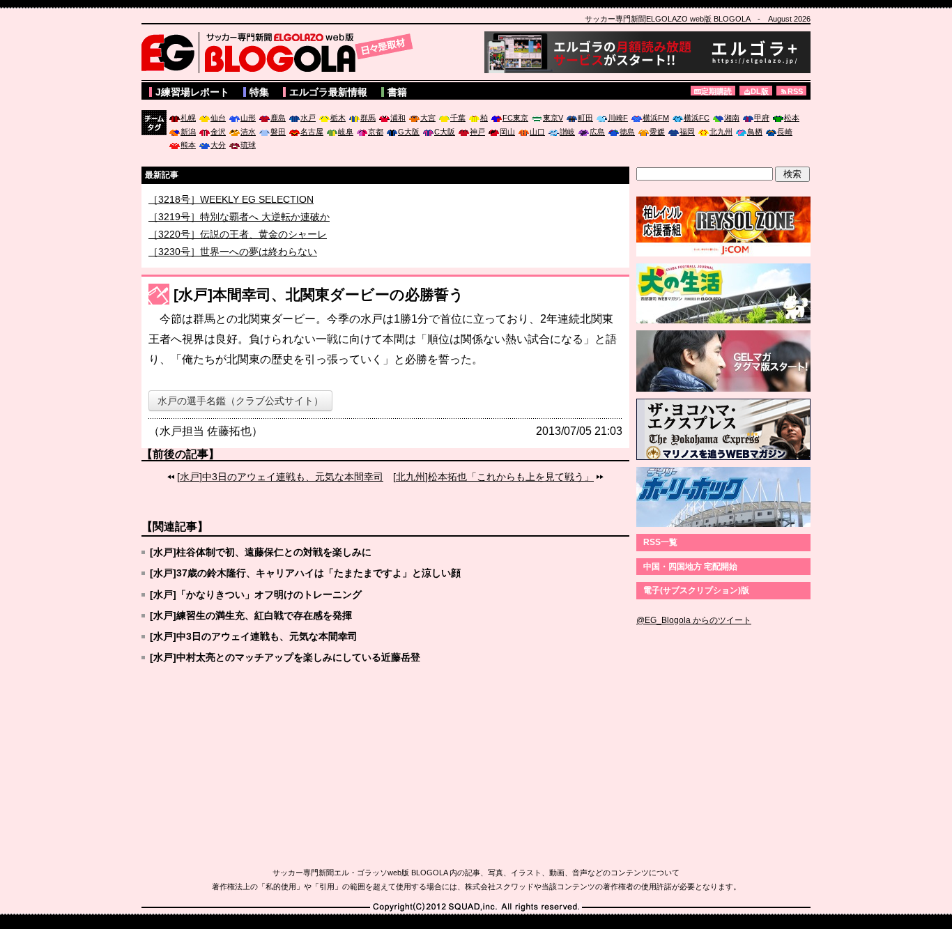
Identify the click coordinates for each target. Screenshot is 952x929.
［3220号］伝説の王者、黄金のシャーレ (237, 241)
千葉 (458, 118)
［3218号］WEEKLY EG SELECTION (231, 206)
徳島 (627, 132)
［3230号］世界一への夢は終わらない (232, 258)
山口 (537, 132)
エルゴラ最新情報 (328, 92)
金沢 (218, 132)
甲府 (761, 118)
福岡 (687, 132)
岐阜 (345, 132)
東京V (553, 118)
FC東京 (515, 118)
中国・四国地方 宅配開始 (690, 566)
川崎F (618, 118)
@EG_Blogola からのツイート (693, 620)
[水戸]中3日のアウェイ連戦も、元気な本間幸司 (280, 476)
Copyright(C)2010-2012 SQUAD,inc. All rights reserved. (476, 907)
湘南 (731, 118)
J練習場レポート (192, 92)
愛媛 (657, 132)
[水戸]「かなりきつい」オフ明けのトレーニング (256, 594)
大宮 (428, 118)
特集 (259, 92)
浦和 (398, 118)
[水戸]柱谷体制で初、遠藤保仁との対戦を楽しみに (260, 552)
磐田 (278, 132)
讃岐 (567, 132)
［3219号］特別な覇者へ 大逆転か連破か (239, 223)
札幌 (188, 118)
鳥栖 (754, 132)
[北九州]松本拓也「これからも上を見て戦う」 (493, 476)
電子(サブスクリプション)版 (696, 590)
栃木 (338, 118)
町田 (585, 118)
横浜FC (696, 118)
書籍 (397, 92)
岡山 (507, 132)
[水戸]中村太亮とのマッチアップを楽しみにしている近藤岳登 (285, 657)
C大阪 (444, 132)
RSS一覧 (660, 542)
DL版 (760, 91)
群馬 (368, 118)
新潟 (188, 132)
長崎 (784, 132)
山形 (248, 118)
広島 (597, 132)
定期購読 (716, 91)
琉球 (248, 145)
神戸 (477, 132)
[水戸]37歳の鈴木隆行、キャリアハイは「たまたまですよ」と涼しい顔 (305, 572)
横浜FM (656, 118)
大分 (218, 145)
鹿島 (278, 118)
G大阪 (409, 132)
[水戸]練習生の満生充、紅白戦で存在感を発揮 (251, 615)
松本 (791, 118)
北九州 (720, 132)
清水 (248, 132)
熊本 (188, 145)
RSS (795, 91)
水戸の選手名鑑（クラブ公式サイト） (240, 400)
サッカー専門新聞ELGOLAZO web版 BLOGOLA (280, 52)
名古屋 (311, 132)
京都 (375, 132)
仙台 (218, 118)
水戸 (308, 118)
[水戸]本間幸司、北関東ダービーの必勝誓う (319, 294)
